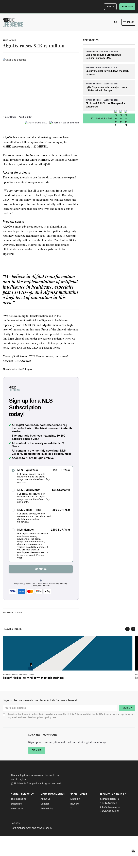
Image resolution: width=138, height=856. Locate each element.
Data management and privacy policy (31, 828)
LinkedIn (75, 799)
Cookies (15, 823)
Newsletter (17, 808)
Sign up (127, 707)
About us (45, 799)
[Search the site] (115, 22)
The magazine (18, 799)
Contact (45, 803)
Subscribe (127, 6)
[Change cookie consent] (133, 851)
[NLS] (13, 22)
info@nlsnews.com (110, 807)
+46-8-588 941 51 (109, 811)
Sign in (110, 6)
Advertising (47, 808)
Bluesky (74, 803)
